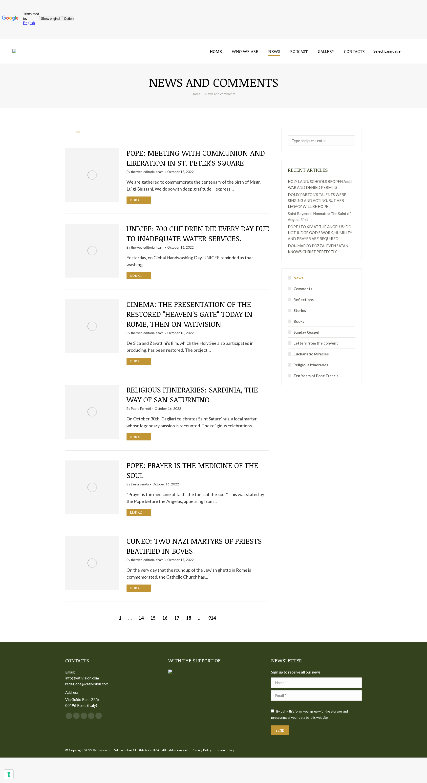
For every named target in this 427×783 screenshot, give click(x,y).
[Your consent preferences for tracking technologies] (8, 774)
